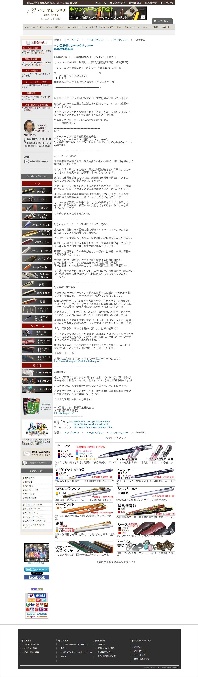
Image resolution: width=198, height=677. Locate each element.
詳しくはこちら (36, 563)
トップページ (71, 39)
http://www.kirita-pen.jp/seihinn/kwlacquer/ (77, 361)
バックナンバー (119, 39)
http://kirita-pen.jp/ (63, 413)
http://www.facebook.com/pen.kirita (93, 427)
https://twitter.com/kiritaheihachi (91, 424)
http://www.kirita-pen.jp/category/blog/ (89, 421)
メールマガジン (95, 39)
